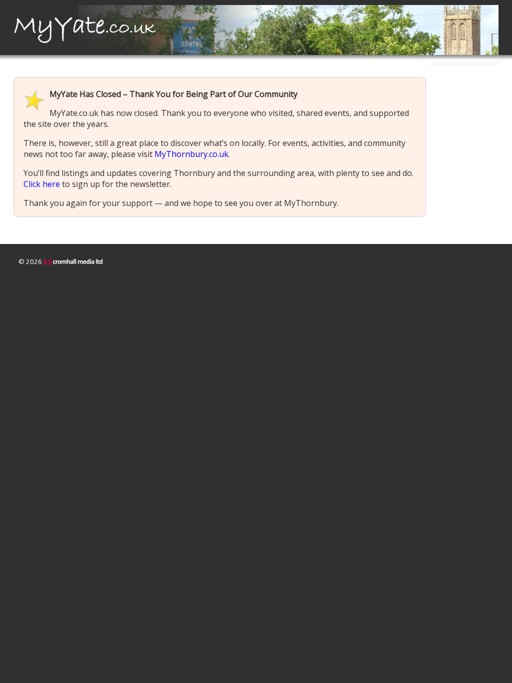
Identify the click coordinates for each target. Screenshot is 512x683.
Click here (42, 184)
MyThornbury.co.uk (191, 154)
